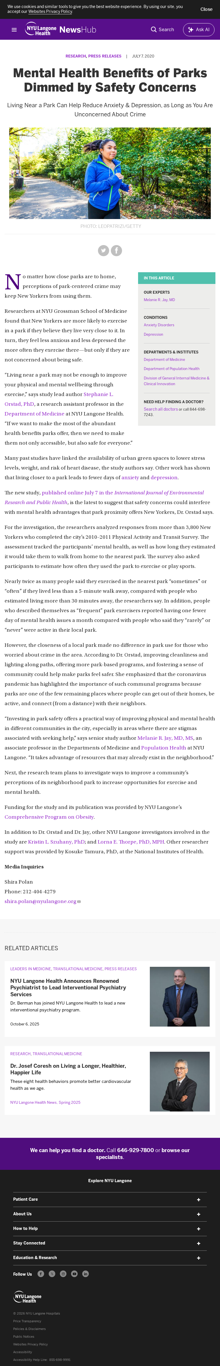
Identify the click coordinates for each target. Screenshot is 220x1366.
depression (164, 478)
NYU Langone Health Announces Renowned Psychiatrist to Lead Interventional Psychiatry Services (68, 988)
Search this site (162, 29)
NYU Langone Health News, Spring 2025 (45, 1102)
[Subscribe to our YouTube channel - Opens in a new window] (74, 1273)
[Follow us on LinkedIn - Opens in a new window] (85, 1273)
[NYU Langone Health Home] (40, 29)
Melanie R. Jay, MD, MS (165, 738)
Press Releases (104, 56)
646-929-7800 (135, 1150)
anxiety (130, 478)
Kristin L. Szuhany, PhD (56, 842)
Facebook (116, 250)
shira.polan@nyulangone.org (40, 901)
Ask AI (203, 29)
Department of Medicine (164, 359)
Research (76, 56)
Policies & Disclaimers (29, 1329)
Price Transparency (27, 1321)
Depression (153, 334)
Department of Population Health (172, 369)
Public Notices (23, 1337)
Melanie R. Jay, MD (159, 300)
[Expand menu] (199, 1200)
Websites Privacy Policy (30, 1344)
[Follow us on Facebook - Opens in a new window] (41, 1273)
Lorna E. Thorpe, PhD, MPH (131, 842)
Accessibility (22, 1352)
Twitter (103, 250)
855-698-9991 (59, 1360)
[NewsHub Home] (78, 29)
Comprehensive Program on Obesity (49, 817)
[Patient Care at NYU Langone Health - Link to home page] (27, 1297)
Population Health (163, 748)
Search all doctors (161, 409)
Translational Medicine (78, 969)
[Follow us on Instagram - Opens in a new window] (63, 1273)
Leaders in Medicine (30, 969)
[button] (207, 9)
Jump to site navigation (14, 29)
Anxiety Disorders (159, 325)
